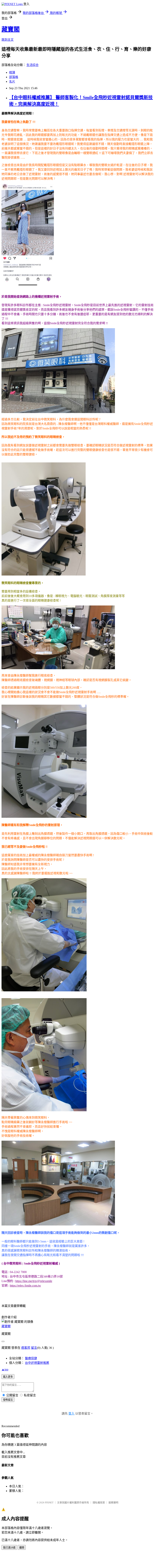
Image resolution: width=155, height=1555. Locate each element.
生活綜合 (32, 65)
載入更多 (8, 1376)
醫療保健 (31, 1358)
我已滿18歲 (9, 1547)
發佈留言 (8, 1399)
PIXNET (49, 1502)
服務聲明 (113, 1502)
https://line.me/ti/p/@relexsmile (33, 1281)
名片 (12, 81)
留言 (34, 1347)
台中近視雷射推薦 (37, 1362)
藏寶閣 (11, 29)
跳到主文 (8, 39)
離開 (21, 1547)
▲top (5, 1369)
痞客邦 (25, 1347)
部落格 (13, 77)
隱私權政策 (99, 1502)
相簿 (12, 72)
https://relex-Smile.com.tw (25, 1285)
